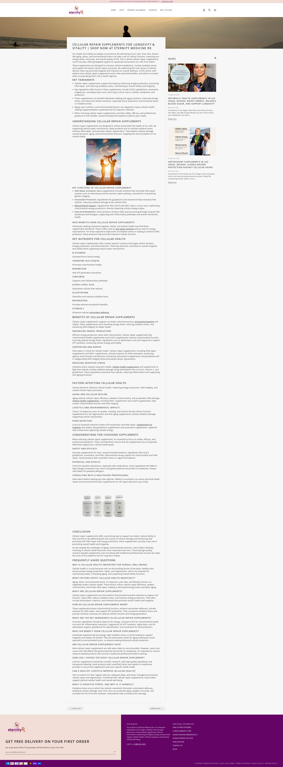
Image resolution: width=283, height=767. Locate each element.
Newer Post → (157, 709)
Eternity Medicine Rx (206, 763)
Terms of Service (243, 763)
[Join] (114, 752)
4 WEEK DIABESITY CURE (182, 731)
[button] (122, 10)
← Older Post (75, 709)
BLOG (175, 749)
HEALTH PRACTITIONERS (182, 727)
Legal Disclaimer (227, 763)
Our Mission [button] (132, 724)
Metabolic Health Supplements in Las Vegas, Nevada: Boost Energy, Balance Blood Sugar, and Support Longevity (192, 101)
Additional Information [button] (183, 724)
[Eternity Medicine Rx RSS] (215, 58)
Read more (172, 119)
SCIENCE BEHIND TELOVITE (183, 738)
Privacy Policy (257, 763)
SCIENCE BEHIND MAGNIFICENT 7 (185, 735)
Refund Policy (271, 763)
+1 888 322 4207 (139, 744)
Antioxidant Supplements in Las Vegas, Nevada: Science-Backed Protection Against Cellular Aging (190, 164)
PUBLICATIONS (178, 742)
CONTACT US (178, 745)
